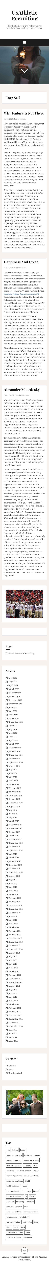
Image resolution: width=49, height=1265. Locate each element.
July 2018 (13, 810)
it (26, 1196)
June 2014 (13, 916)
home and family (13, 1191)
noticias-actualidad (31, 1212)
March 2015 (14, 894)
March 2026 (14, 689)
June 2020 (13, 733)
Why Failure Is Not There (24, 113)
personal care (12, 1217)
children (17, 1160)
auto (8, 1150)
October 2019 (14, 758)
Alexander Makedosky (22, 389)
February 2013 (15, 975)
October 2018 (14, 799)
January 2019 (14, 791)
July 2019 (13, 769)
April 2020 (13, 740)
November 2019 (16, 755)
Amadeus (43, 1257)
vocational (28, 1237)
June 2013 (13, 960)
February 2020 (15, 747)
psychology (24, 1217)
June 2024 (13, 707)
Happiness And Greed (21, 262)
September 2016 (16, 850)
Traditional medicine (15, 1232)
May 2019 (13, 777)
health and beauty (13, 1186)
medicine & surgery (14, 1207)
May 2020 (13, 736)
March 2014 (14, 927)
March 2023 (14, 725)
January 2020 (14, 751)
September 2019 (16, 762)
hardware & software (15, 1181)
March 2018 (14, 821)
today (16, 1227)
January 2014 (14, 934)
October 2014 (14, 912)
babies (15, 1150)
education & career (24, 1170)
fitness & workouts (31, 1176)
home (25, 1186)
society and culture (14, 1222)
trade (23, 1227)
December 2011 (15, 1015)
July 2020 (13, 729)
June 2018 (13, 813)
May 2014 (13, 920)
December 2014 (15, 905)
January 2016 (14, 861)
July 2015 (13, 879)
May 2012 (13, 997)
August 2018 (14, 806)
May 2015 (13, 887)
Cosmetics (27, 1165)
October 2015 (14, 868)
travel (27, 1232)
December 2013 (15, 938)
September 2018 (16, 802)
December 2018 (15, 795)
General (22, 119)
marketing (20, 1201)
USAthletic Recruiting (24, 15)
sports (9, 1227)
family (36, 1170)
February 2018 (15, 824)
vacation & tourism (14, 1237)
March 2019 (14, 784)
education (10, 1170)
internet (36, 1191)
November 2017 (16, 828)
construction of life (14, 1165)
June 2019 (13, 773)
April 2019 (13, 780)
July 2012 (13, 989)
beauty (23, 1150)
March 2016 (14, 857)
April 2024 (13, 714)
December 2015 (15, 865)
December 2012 (15, 978)
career (9, 1160)
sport (36, 1222)
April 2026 (13, 685)
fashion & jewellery (14, 1176)
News (11, 1069)
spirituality (27, 1222)
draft (35, 1165)
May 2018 (13, 817)
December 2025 (15, 700)
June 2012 (13, 993)
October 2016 (14, 846)
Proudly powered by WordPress (16, 1257)
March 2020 (14, 744)
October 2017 (14, 832)
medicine (30, 1201)
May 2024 (13, 711)
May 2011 (13, 1037)
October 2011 (14, 1022)
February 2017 (15, 839)
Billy (16, 119)
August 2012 (14, 986)
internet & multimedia (15, 1196)
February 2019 (15, 788)
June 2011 (13, 1033)
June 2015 (13, 883)
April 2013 (13, 967)
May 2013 (13, 964)
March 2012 (14, 1004)
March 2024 (14, 718)
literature (10, 1201)
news (26, 1207)
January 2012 (14, 1011)
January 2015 (14, 901)
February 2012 (15, 1008)
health (27, 1181)
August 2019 (14, 766)
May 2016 (13, 854)
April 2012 (13, 1000)
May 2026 (13, 681)
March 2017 (14, 835)
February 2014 (15, 931)
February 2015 (15, 898)
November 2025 (16, 703)
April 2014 (13, 923)
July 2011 (13, 1030)
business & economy (32, 1155)
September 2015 (16, 872)
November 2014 (16, 909)
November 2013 (16, 942)
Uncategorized (15, 1073)
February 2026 (15, 692)
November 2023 (16, 722)
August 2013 (14, 953)
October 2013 (14, 945)
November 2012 (16, 982)
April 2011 (13, 1041)
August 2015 (14, 876)
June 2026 (13, 678)
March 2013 (14, 971)
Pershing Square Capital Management (21, 294)
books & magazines (14, 1155)
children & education (31, 1160)
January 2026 (14, 696)
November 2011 (16, 1019)
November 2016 (16, 843)
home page (26, 1191)
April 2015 (13, 890)
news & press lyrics (14, 1212)
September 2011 (16, 1026)
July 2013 (13, 956)
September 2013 (16, 949)
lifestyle (32, 1196)
